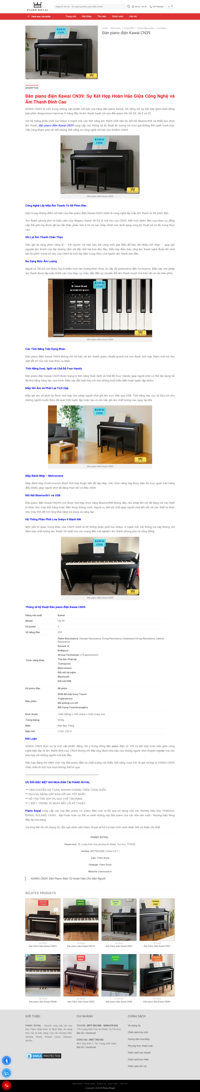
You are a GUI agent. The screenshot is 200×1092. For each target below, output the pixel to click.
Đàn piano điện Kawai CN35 (119, 1002)
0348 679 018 (110, 1025)
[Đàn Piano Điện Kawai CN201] (42, 920)
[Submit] (128, 6)
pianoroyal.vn (105, 871)
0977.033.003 (97, 851)
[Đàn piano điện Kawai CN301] (157, 975)
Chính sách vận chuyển (139, 1052)
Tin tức (124, 1084)
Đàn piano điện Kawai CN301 (157, 1002)
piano (115, 746)
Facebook (91, 1033)
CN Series (161, 28)
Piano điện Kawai (145, 28)
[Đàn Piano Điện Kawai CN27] (157, 920)
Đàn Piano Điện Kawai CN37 (119, 946)
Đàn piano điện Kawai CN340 (43, 1002)
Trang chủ (71, 16)
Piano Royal (103, 858)
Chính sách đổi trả (137, 1066)
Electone (113, 1084)
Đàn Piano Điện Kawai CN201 (43, 946)
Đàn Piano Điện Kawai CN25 (81, 1002)
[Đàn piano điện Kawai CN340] (42, 975)
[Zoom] (29, 75)
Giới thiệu (87, 16)
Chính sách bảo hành (138, 1059)
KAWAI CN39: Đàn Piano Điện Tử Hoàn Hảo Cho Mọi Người (68, 878)
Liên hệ (133, 16)
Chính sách (117, 16)
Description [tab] (31, 88)
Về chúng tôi (134, 1025)
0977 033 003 (94, 1025)
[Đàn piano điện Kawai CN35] (119, 975)
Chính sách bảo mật (138, 1032)
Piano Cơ (101, 1084)
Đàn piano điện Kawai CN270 (81, 946)
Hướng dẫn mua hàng (138, 1039)
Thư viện (101, 16)
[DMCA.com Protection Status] (43, 1055)
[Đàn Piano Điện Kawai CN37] (119, 920)
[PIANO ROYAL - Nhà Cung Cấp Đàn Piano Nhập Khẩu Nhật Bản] (37, 7)
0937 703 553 (96, 1039)
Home (105, 28)
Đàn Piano (116, 28)
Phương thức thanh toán (140, 1046)
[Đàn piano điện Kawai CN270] (81, 920)
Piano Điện (129, 28)
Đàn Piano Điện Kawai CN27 (157, 946)
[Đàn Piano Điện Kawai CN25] (81, 975)
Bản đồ (80, 1033)
